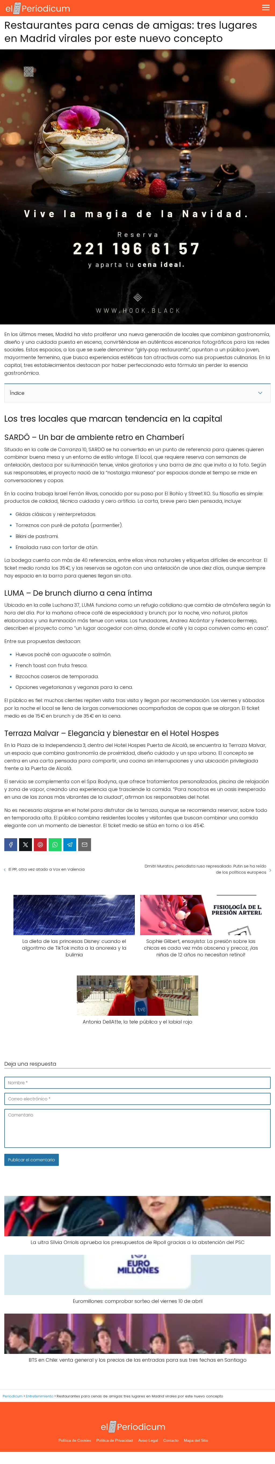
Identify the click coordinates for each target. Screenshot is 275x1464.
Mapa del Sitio (196, 1440)
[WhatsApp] (55, 844)
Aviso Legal (148, 1440)
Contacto (171, 1440)
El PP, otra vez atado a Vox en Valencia (47, 869)
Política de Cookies (75, 1440)
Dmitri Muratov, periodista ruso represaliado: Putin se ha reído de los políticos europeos (205, 869)
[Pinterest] (40, 844)
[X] (25, 844)
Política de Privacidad (114, 1440)
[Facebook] (10, 844)
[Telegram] (69, 844)
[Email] (84, 844)
